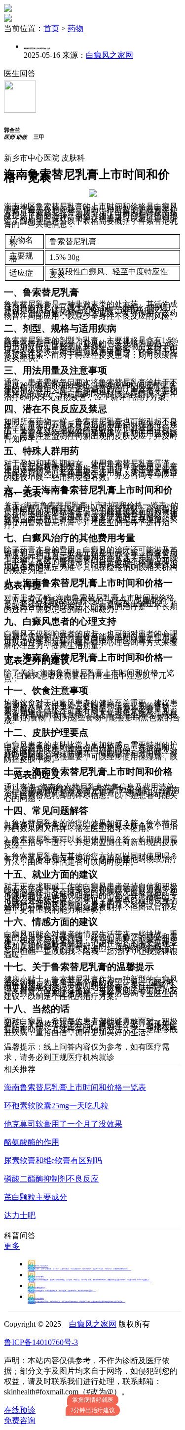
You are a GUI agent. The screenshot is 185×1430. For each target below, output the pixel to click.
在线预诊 (20, 1410)
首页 (51, 28)
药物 (75, 28)
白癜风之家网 (109, 55)
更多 (12, 1246)
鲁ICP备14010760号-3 (41, 1342)
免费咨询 (20, 1420)
